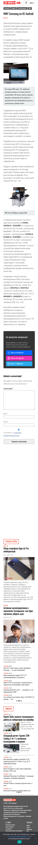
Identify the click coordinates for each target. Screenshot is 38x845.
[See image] (19, 73)
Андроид (13, 8)
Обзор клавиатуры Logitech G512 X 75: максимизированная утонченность (15, 676)
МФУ (30, 8)
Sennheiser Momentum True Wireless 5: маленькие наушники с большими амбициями (18, 777)
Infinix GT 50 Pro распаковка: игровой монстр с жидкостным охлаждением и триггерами (17, 684)
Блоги (28, 827)
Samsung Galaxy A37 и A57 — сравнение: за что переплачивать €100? (18, 691)
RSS (28, 831)
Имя (5, 414)
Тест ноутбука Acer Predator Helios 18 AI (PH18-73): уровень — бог (18, 698)
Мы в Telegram (17, 364)
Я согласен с (12, 434)
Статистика (9, 829)
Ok (19, 842)
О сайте (8, 822)
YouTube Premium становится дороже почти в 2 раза (17, 784)
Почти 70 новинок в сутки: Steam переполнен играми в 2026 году (17, 770)
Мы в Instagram (17, 358)
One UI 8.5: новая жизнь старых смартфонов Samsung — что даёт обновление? (17, 669)
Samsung (7, 8)
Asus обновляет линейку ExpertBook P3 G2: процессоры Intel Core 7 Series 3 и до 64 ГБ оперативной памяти (16, 761)
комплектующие (22, 8)
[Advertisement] (19, 477)
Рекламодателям (10, 825)
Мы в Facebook (17, 353)
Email (5, 422)
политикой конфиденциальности (18, 836)
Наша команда (10, 827)
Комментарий (8, 388)
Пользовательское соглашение (14, 831)
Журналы (29, 829)
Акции (28, 825)
